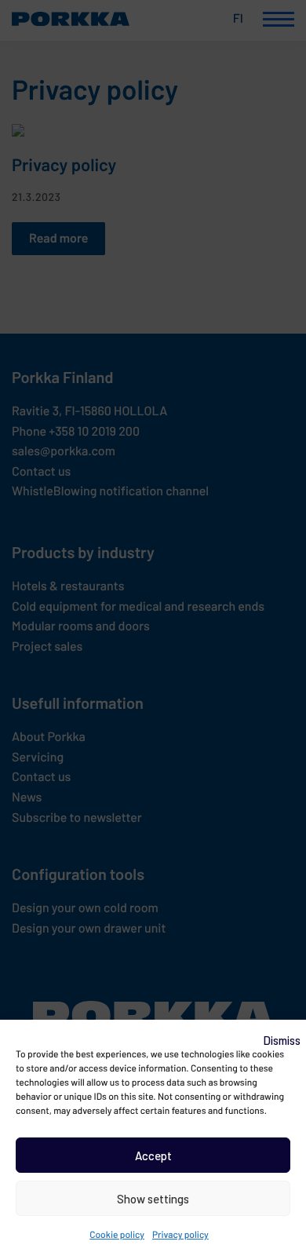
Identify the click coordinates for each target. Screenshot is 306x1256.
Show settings (153, 1199)
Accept (153, 1155)
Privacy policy (180, 1234)
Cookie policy (116, 1234)
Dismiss (282, 1040)
